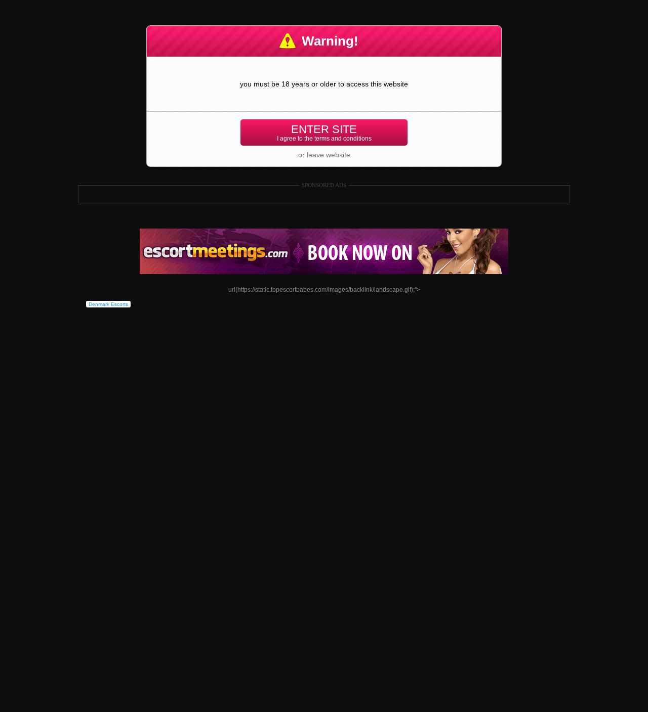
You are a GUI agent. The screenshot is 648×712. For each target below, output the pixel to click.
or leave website (324, 155)
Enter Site (324, 132)
